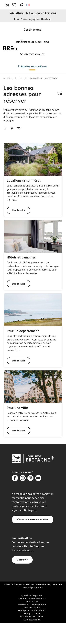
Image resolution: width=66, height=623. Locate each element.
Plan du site (32, 601)
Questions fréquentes (31, 595)
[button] (21, 5)
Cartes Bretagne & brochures (32, 598)
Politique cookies (32, 613)
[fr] (28, 5)
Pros (16, 19)
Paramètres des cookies (31, 616)
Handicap (46, 19)
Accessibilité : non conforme (32, 604)
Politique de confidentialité (31, 610)
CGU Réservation (32, 619)
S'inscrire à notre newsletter (32, 519)
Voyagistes (34, 19)
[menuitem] (33, 29)
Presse (23, 19)
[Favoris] (14, 4)
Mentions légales (32, 607)
